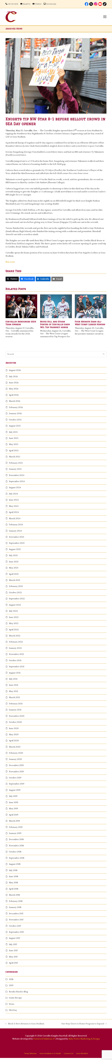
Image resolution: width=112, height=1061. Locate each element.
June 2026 (14, 382)
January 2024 (15, 531)
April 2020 (14, 740)
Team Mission (30, 1053)
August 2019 (14, 790)
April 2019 (13, 815)
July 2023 (13, 555)
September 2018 (16, 858)
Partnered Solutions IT (44, 1039)
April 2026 (14, 395)
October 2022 (15, 592)
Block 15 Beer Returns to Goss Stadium (25, 1023)
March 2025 (14, 456)
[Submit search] (103, 354)
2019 (11, 985)
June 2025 (13, 438)
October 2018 (15, 852)
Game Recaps (15, 998)
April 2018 (13, 889)
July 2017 (13, 944)
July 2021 (13, 679)
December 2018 (16, 839)
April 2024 (14, 512)
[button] (104, 17)
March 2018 (14, 895)
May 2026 (13, 389)
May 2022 (13, 623)
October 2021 (15, 660)
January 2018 (15, 907)
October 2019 (15, 777)
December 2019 (16, 765)
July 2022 (13, 611)
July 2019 (13, 796)
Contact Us (68, 1053)
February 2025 (16, 463)
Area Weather (82, 1053)
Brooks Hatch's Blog (18, 991)
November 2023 (16, 537)
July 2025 (13, 432)
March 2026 (14, 401)
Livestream (51, 4)
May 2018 (13, 882)
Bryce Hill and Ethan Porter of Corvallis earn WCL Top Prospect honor (55, 324)
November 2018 (16, 845)
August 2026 (15, 370)
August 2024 (15, 487)
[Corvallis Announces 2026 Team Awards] (21, 306)
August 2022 (15, 605)
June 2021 (13, 685)
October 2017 (15, 926)
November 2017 (16, 919)
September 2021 (16, 666)
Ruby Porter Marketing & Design (84, 1039)
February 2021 (15, 703)
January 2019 (15, 833)
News (11, 1004)
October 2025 (15, 419)
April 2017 (13, 963)
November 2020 (16, 716)
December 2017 (16, 913)
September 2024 (17, 481)
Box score (10, 262)
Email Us (26, 4)
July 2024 (13, 494)
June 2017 (13, 950)
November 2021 (16, 654)
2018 (11, 979)
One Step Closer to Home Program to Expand (82, 1023)
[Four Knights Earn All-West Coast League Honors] (90, 306)
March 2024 (14, 518)
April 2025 (14, 450)
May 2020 (14, 734)
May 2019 (13, 808)
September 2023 (16, 543)
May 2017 (13, 957)
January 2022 (15, 648)
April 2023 (14, 574)
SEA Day (13, 1010)
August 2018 (14, 864)
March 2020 (14, 747)
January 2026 (15, 413)
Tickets (38, 4)
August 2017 (14, 938)
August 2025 (15, 426)
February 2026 (16, 407)
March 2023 (14, 580)
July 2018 (13, 870)
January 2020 (15, 759)
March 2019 (14, 821)
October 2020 (15, 722)
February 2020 (16, 753)
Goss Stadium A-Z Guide (50, 1053)
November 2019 (16, 771)
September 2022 (17, 598)
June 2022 (14, 617)
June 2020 (14, 728)
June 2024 (14, 500)
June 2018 (13, 876)
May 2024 (13, 506)
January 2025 (15, 469)
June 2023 (13, 561)
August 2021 (14, 673)
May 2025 (13, 444)
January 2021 (15, 710)
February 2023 (16, 586)
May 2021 (13, 691)
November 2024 (16, 475)
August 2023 (15, 549)
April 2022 (14, 629)
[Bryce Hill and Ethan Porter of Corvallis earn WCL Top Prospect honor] (56, 306)
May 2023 (13, 568)
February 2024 (16, 524)
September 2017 (16, 932)
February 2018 (15, 901)
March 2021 (14, 697)
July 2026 (13, 376)
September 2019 (16, 784)
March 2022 (14, 636)
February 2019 (15, 827)
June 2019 (13, 802)
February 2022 (16, 642)
